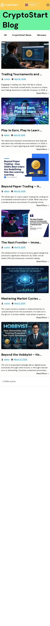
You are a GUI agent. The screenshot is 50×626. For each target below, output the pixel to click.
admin (6, 135)
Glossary (41, 35)
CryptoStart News (21, 35)
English (32, 5)
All (5, 35)
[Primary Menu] (48, 5)
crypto (7, 79)
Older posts (10, 381)
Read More (42, 93)
